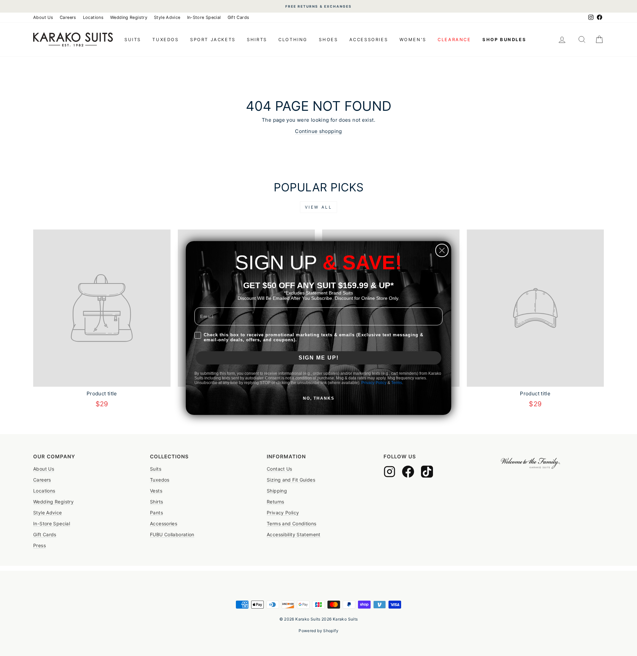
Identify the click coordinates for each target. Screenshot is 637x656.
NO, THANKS (318, 398)
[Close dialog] (442, 250)
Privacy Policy (374, 382)
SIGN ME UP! (319, 358)
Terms (396, 382)
